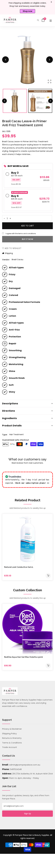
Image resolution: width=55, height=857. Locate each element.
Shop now (27, 11)
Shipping (8, 253)
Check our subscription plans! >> (32, 483)
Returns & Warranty (11, 738)
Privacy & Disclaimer (12, 728)
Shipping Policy (9, 733)
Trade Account (9, 747)
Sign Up (27, 813)
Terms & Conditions (12, 742)
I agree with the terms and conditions (20, 234)
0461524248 (16, 769)
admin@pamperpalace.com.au (24, 764)
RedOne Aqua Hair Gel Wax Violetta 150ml (23, 657)
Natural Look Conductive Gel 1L (18, 567)
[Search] (38, 20)
